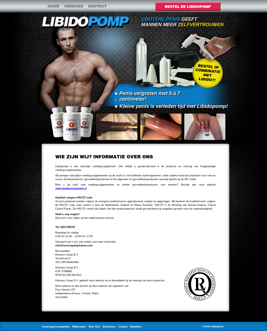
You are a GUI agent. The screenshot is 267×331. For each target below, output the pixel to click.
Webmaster (79, 326)
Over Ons (94, 326)
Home (53, 6)
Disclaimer (109, 326)
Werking (73, 6)
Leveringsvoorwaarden (56, 326)
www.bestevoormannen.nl (71, 188)
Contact (97, 6)
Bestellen (135, 326)
